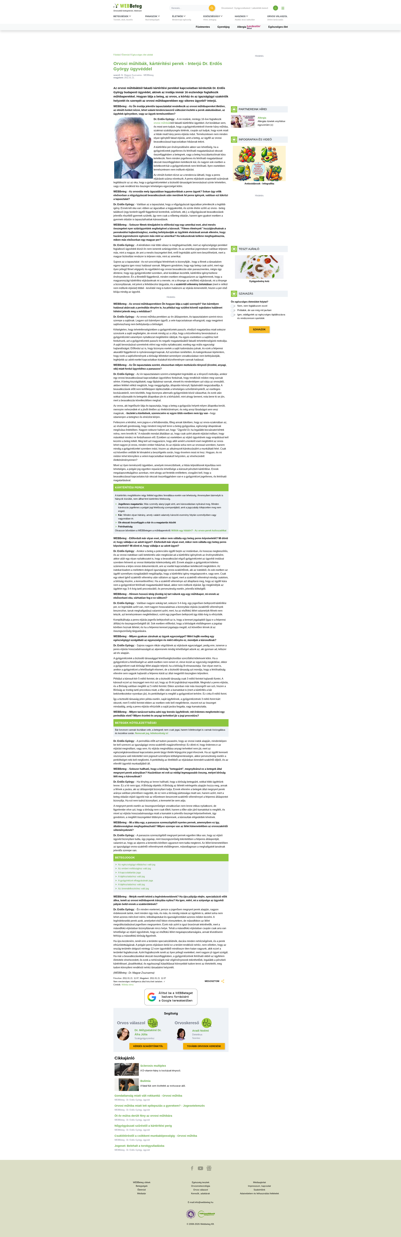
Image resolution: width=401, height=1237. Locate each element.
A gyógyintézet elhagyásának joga (135, 880)
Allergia (242, 27)
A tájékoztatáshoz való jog (131, 876)
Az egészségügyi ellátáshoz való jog (136, 864)
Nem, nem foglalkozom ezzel (252, 305)
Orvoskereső (227, 8)
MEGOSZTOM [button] (212, 981)
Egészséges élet (278, 27)
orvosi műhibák (162, 123)
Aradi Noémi (200, 1030)
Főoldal (116, 55)
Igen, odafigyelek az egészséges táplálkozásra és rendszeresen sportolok (261, 316)
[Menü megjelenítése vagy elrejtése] (283, 8)
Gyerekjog (223, 27)
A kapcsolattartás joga (129, 872)
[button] (123, 19)
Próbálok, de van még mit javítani (254, 310)
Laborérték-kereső (260, 8)
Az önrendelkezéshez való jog (133, 888)
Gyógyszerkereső (242, 8)
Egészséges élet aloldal (142, 55)
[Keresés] (212, 8)
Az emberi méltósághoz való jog (134, 868)
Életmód (125, 55)
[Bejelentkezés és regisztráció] (275, 7)
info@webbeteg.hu (204, 1202)
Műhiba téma (127, 984)
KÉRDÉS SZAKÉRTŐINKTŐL (148, 1046)
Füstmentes (203, 27)
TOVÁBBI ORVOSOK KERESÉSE (204, 1046)
